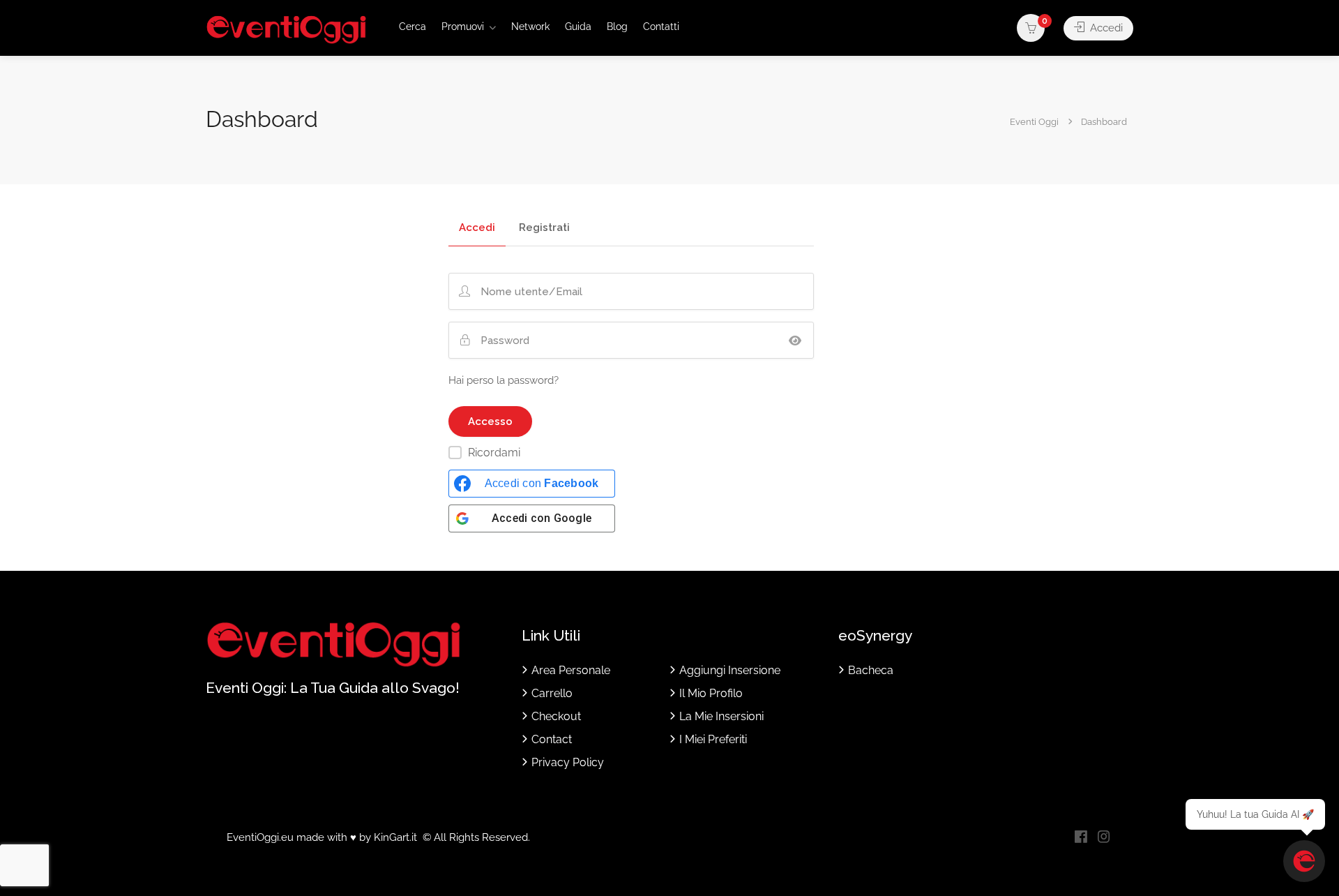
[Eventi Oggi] (286, 29)
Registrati (544, 228)
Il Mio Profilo (711, 693)
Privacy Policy (567, 762)
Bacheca (870, 670)
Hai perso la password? (503, 380)
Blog (617, 26)
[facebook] (1080, 837)
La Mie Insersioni (721, 716)
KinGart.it (395, 837)
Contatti (661, 26)
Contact (551, 739)
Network (530, 26)
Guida (578, 26)
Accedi (1105, 28)
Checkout (556, 716)
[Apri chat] (1304, 861)
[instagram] (1103, 837)
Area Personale (570, 670)
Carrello (552, 693)
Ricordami (494, 452)
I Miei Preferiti (713, 739)
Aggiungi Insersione (729, 670)
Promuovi (462, 26)
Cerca (412, 26)
